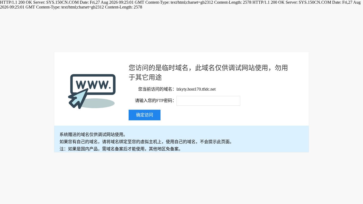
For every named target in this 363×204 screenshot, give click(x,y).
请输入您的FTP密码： (155, 100)
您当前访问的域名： (157, 89)
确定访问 (144, 115)
